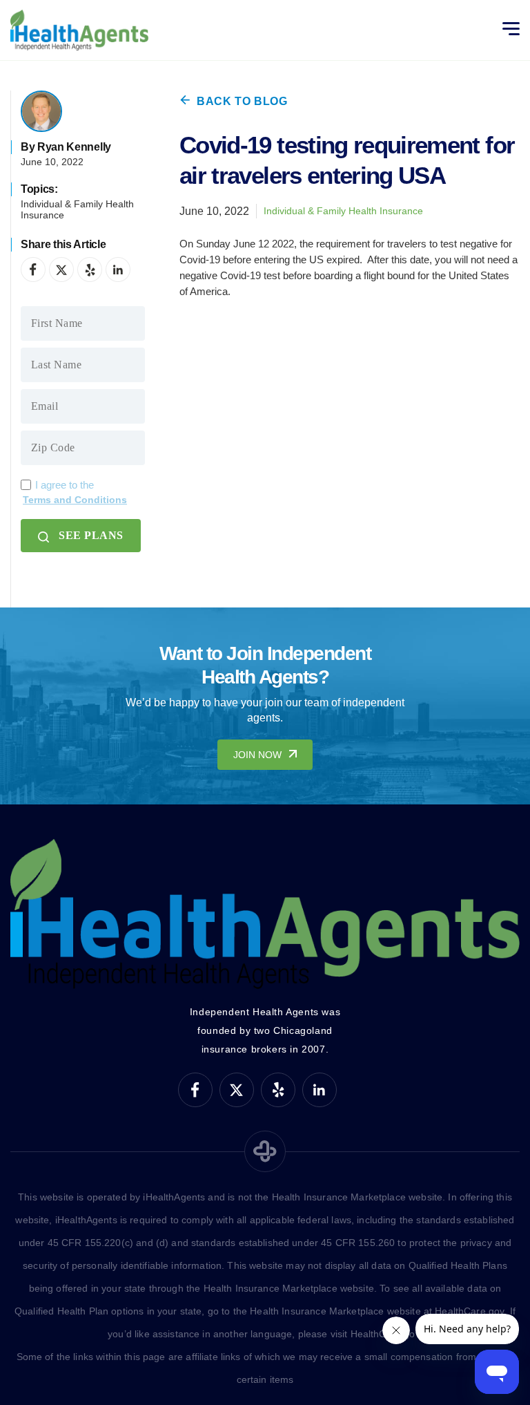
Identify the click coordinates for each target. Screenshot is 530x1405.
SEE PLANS (91, 535)
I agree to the (75, 492)
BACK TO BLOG (242, 101)
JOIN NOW (257, 754)
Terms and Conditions (75, 499)
